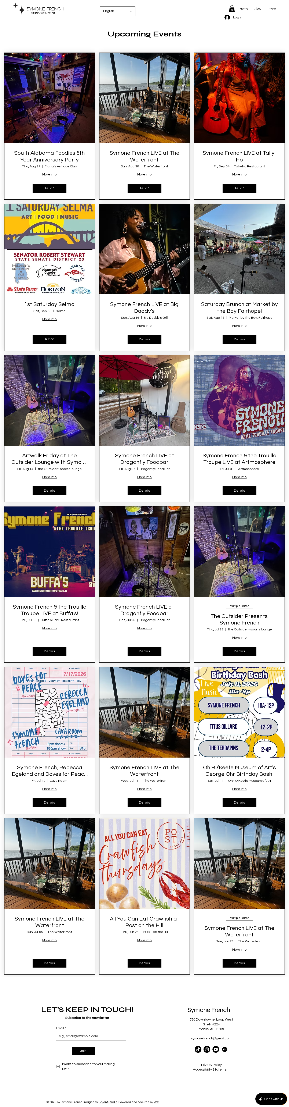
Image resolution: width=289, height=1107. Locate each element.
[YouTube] (215, 1049)
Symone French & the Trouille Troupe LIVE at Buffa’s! (49, 610)
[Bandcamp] (224, 1049)
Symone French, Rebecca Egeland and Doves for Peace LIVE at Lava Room (49, 771)
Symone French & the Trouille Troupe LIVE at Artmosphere (239, 459)
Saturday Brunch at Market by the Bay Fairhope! (239, 308)
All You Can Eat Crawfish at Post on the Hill (144, 922)
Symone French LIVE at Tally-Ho (239, 156)
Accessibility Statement (211, 1069)
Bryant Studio (108, 1102)
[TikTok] (198, 1049)
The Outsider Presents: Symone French (239, 619)
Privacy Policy (211, 1065)
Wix (156, 1102)
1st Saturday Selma (49, 304)
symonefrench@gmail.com (211, 1038)
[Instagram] (207, 1049)
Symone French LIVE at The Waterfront (144, 156)
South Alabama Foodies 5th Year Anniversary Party (49, 156)
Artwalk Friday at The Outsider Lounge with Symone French (49, 459)
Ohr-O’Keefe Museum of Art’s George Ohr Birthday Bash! (239, 771)
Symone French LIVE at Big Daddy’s (144, 308)
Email (61, 1028)
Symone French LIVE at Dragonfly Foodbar (144, 459)
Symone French (45, 9)
